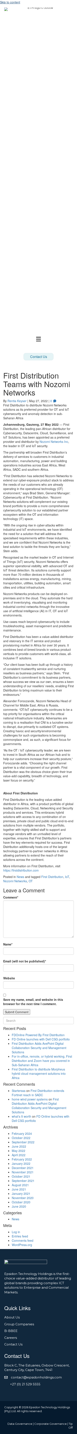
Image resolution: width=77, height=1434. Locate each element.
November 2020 (23, 1198)
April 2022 (18, 1155)
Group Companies (19, 1324)
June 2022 (19, 1146)
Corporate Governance (50, 1423)
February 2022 (22, 1159)
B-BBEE (11, 1331)
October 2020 (21, 1202)
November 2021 (23, 1172)
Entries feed (20, 1236)
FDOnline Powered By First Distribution (38, 1035)
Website (9, 978)
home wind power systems (30, 1099)
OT (31, 881)
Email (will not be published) (24, 961)
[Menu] (38, 338)
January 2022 (21, 1163)
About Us (12, 1317)
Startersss (18, 1090)
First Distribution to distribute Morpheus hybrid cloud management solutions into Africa (39, 1073)
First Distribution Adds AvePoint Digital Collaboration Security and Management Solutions (39, 1047)
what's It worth (21, 1116)
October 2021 (21, 1176)
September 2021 (23, 1180)
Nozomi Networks (15, 881)
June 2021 (19, 1189)
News (20, 877)
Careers (10, 1338)
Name (7, 944)
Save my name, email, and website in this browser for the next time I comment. (33, 1001)
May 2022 (18, 1150)
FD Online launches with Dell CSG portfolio (41, 1039)
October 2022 (21, 1138)
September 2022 (23, 1142)
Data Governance (19, 1423)
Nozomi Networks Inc (54, 441)
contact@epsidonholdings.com (36, 1377)
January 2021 (21, 1193)
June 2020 (19, 1206)
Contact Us (13, 1344)
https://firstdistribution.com (21, 870)
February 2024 (22, 1133)
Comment (10, 897)
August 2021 (20, 1185)
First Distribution (52, 877)
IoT (67, 877)
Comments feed (22, 1240)
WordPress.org (22, 1245)
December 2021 (23, 1168)
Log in (16, 1232)
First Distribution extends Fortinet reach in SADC (38, 1092)
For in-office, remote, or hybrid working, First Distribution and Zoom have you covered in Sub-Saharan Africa (42, 1060)
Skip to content (10, 2)
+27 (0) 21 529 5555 (25, 1384)
